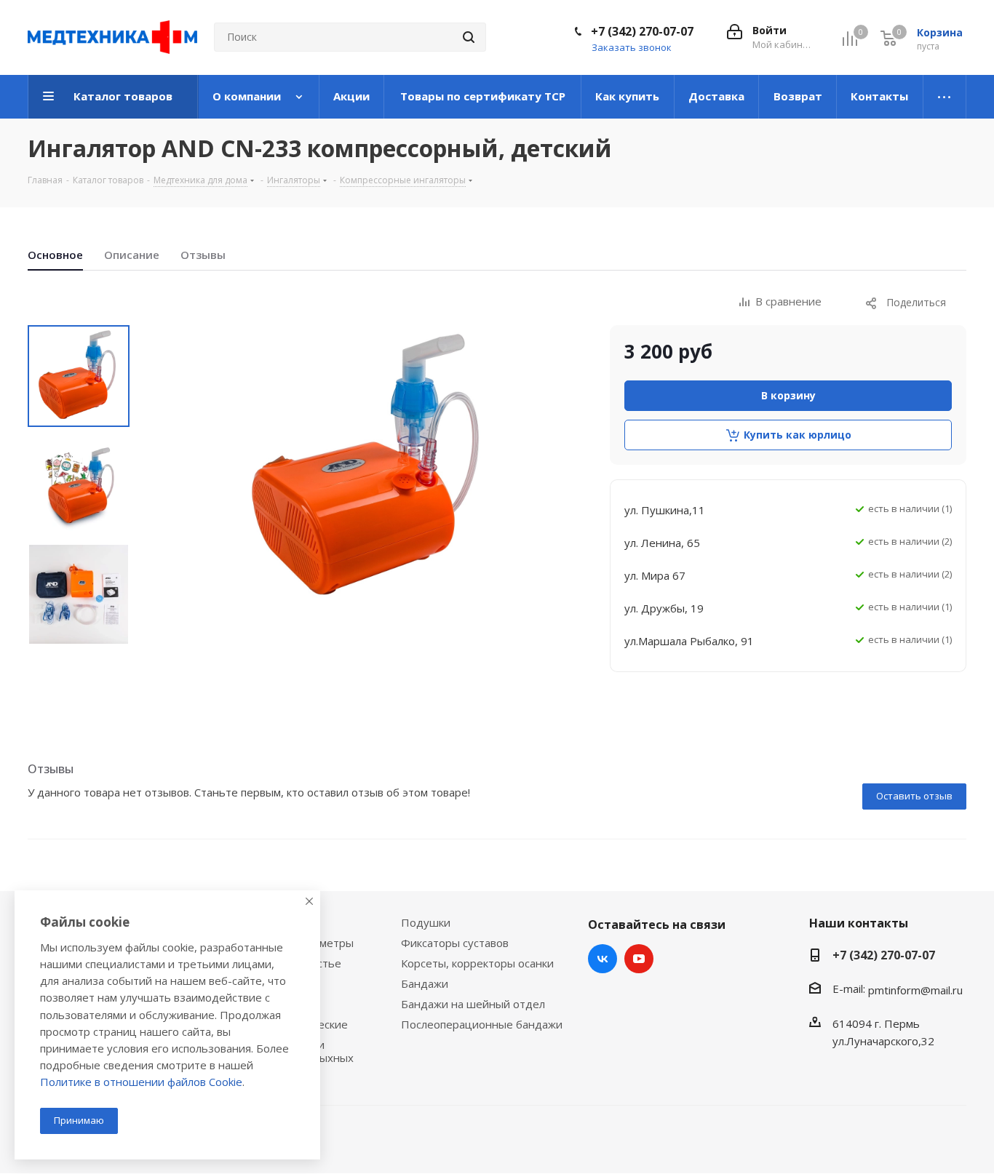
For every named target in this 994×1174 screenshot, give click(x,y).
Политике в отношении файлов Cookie (141, 1081)
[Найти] (468, 37)
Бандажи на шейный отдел (473, 1004)
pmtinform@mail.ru (915, 990)
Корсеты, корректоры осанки (477, 963)
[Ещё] (944, 97)
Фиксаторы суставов (455, 942)
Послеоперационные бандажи (481, 1024)
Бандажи (424, 983)
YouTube (638, 958)
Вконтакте (602, 958)
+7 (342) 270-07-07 (642, 31)
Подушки (425, 922)
